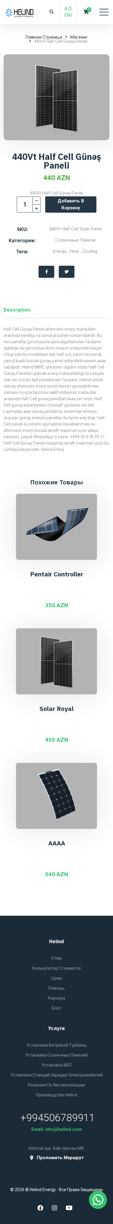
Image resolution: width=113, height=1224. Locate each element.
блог (56, 1008)
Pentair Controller (56, 574)
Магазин (78, 37)
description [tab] (17, 310)
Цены (56, 978)
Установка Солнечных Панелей (56, 1055)
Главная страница (44, 37)
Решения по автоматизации (56, 1085)
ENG (68, 15)
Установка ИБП (57, 1065)
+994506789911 (57, 1117)
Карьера (56, 998)
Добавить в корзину (71, 204)
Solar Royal (56, 708)
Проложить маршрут (60, 1158)
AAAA (56, 843)
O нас (56, 958)
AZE (68, 8)
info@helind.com (63, 1129)
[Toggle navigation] (103, 12)
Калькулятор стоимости (56, 968)
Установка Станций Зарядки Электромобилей (57, 1075)
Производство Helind (56, 1094)
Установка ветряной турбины (56, 1045)
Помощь (56, 988)
